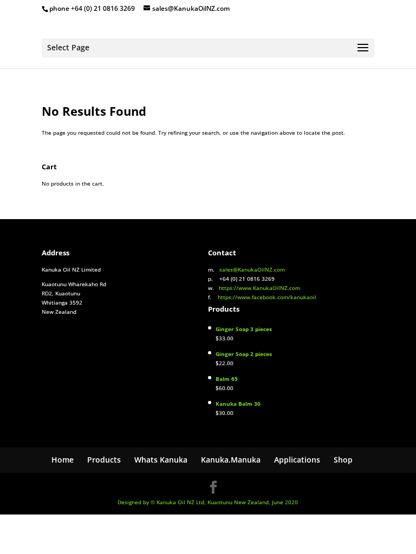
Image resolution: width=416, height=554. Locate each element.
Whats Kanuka (160, 459)
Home (62, 459)
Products (104, 459)
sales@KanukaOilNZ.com (252, 269)
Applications (297, 459)
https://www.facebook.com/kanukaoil (267, 297)
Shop (343, 459)
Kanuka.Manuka (231, 459)
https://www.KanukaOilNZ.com (259, 288)
